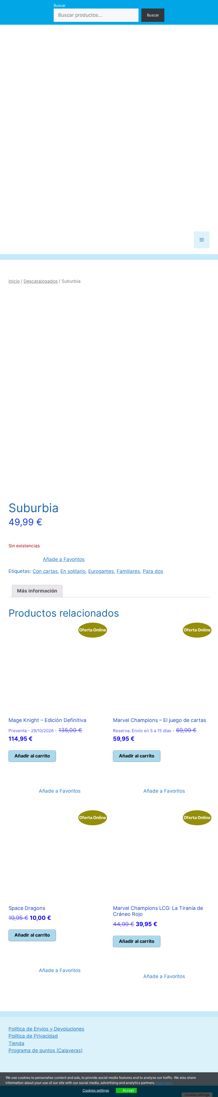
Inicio (14, 281)
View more (164, 1083)
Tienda (16, 1043)
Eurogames (101, 571)
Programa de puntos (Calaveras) (46, 1050)
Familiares (128, 571)
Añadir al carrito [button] (32, 756)
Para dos (153, 571)
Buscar (60, 5)
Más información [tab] (37, 591)
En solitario (72, 571)
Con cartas (45, 571)
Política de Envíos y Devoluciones (46, 1029)
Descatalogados (41, 281)
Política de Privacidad (33, 1036)
